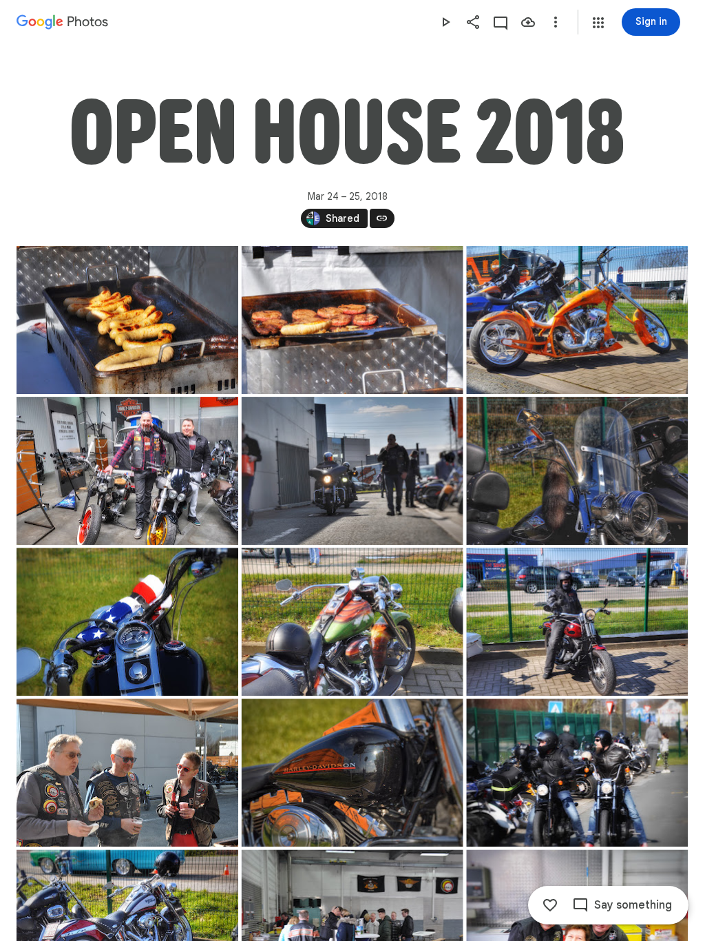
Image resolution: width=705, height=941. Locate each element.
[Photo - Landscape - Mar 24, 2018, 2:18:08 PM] (127, 471)
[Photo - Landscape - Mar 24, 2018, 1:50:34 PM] (352, 320)
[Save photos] (528, 22)
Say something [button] (633, 905)
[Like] (550, 905)
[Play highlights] (445, 22)
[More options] (555, 22)
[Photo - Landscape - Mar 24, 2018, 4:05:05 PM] (352, 773)
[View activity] (500, 22)
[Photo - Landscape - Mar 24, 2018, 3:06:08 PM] (127, 622)
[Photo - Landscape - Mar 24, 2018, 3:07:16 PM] (352, 622)
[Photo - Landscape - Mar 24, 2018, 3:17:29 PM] (577, 622)
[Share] (473, 22)
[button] (598, 23)
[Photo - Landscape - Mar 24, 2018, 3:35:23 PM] (127, 773)
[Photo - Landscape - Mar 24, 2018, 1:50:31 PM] (127, 320)
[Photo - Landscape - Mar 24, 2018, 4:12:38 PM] (577, 773)
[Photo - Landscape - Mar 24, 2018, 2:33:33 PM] (352, 471)
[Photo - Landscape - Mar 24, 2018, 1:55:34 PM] (577, 320)
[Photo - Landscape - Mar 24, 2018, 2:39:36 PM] (577, 471)
